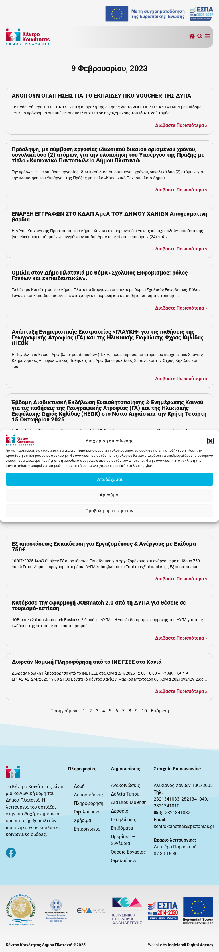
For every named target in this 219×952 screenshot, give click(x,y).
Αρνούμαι (110, 495)
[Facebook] (11, 853)
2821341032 (177, 812)
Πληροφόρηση (88, 803)
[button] (210, 441)
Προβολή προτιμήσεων (109, 510)
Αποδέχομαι (109, 479)
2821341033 (166, 799)
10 (144, 711)
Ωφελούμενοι (88, 812)
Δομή (79, 786)
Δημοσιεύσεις (88, 795)
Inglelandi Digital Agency (190, 945)
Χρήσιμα (82, 820)
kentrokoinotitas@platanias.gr (184, 826)
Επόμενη (160, 711)
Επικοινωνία (87, 829)
